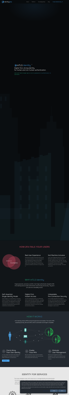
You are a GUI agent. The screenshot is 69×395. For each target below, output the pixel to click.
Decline (62, 390)
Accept (54, 390)
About (27, 1)
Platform (33, 1)
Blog (49, 1)
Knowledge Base (41, 1)
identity (8, 2)
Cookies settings (46, 390)
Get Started (5, 360)
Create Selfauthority (57, 1)
